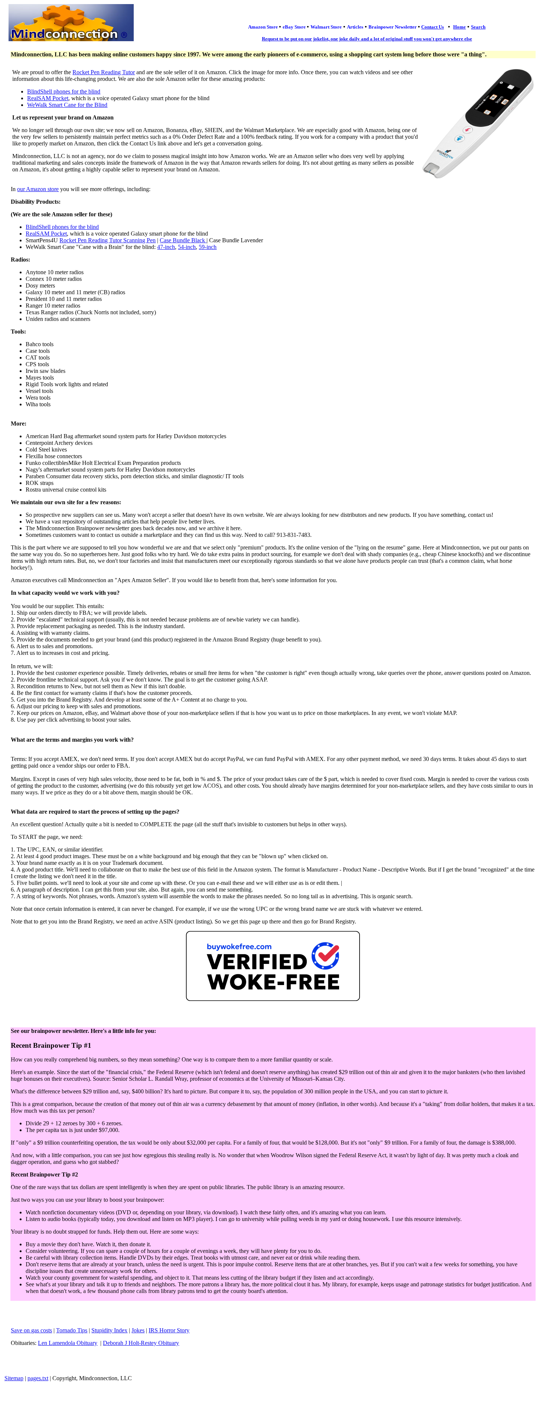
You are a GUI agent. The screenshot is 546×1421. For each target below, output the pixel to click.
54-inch (187, 247)
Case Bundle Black (183, 240)
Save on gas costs (31, 1330)
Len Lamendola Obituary (67, 1343)
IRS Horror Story (169, 1330)
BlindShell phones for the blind (63, 91)
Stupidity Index (109, 1330)
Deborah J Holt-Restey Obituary (141, 1343)
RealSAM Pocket (47, 98)
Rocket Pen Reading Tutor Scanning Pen (107, 240)
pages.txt (37, 1378)
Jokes (137, 1330)
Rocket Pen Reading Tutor (103, 72)
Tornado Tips (71, 1330)
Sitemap (13, 1378)
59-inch (208, 247)
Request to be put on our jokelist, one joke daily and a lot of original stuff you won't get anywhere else (367, 39)
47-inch (166, 247)
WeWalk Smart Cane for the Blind (67, 105)
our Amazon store (38, 189)
